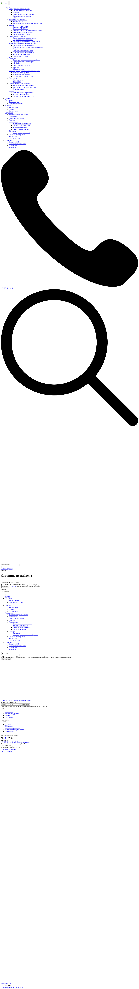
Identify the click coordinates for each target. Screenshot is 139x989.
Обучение (12, 631)
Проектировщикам (19, 629)
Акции (7, 98)
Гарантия (12, 120)
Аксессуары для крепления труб (24, 45)
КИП (15, 18)
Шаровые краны (18, 69)
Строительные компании (21, 129)
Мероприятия (13, 107)
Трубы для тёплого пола (21, 54)
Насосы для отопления (21, 94)
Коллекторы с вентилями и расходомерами (28, 47)
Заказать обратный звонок (22, 700)
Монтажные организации (22, 124)
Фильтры (16, 67)
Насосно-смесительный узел (23, 51)
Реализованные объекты (17, 144)
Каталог (7, 7)
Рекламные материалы (17, 135)
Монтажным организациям (22, 624)
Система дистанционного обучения (25, 635)
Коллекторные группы (21, 72)
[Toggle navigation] (9, 2)
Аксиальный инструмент (22, 34)
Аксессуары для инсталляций (23, 85)
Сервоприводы (18, 80)
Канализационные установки (23, 93)
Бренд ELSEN (14, 142)
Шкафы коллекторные (20, 56)
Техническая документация (18, 114)
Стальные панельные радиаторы (24, 38)
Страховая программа (16, 118)
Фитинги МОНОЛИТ (20, 29)
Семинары (16, 633)
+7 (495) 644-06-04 (7, 288)
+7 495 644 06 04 (6, 700)
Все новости (13, 111)
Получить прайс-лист (8, 749)
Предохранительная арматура (23, 62)
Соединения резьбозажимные (23, 52)
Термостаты (17, 82)
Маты (15, 49)
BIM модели (13, 116)
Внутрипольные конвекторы (23, 40)
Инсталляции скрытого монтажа (24, 87)
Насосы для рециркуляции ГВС (24, 96)
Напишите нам (6, 983)
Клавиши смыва (18, 89)
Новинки (12, 109)
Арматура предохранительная (23, 14)
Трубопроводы (18, 21)
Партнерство (13, 622)
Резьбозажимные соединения (23, 32)
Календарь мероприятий (21, 133)
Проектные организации (21, 125)
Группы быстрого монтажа (22, 10)
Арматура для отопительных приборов (26, 41)
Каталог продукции (12, 714)
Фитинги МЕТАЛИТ (20, 27)
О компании (9, 140)
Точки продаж (14, 102)
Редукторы (17, 63)
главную (13, 586)
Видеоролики (13, 145)
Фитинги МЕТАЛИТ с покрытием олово (27, 31)
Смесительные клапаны (21, 65)
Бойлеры (16, 12)
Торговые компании (20, 127)
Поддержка (9, 113)
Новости (8, 105)
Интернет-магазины (16, 103)
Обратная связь (14, 138)
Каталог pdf (13, 136)
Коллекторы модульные (21, 74)
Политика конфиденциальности (12, 987)
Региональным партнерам (22, 627)
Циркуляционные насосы (22, 16)
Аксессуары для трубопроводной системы (27, 23)
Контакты (12, 147)
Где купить (9, 100)
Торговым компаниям (20, 626)
